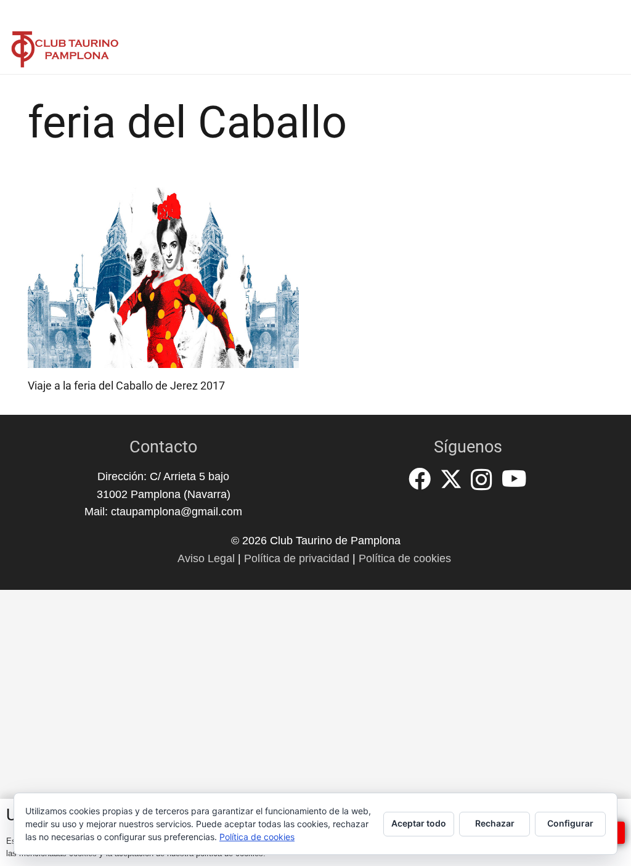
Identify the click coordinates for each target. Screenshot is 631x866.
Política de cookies (405, 558)
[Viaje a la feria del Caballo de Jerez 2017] (163, 277)
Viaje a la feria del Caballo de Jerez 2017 (126, 385)
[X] (451, 479)
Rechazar (495, 823)
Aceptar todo (418, 823)
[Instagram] (481, 480)
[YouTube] (514, 479)
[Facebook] (420, 479)
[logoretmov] (65, 49)
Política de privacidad (296, 558)
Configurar (570, 823)
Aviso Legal (206, 558)
